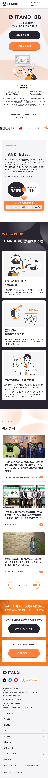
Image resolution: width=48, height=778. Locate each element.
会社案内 (5, 765)
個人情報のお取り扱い (31, 766)
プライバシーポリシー (15, 765)
